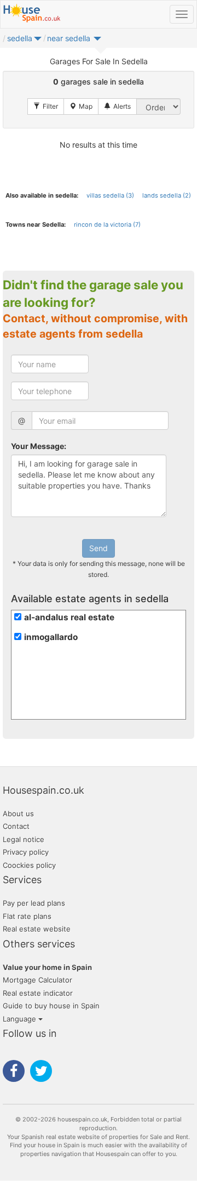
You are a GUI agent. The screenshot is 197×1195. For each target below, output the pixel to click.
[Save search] (117, 106)
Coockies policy (29, 865)
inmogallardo (51, 637)
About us (18, 813)
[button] (38, 41)
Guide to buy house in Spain (51, 1005)
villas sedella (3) (110, 195)
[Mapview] (81, 106)
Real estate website (37, 928)
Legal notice (23, 839)
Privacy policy (26, 852)
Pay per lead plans (34, 903)
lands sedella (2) (166, 195)
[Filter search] (45, 106)
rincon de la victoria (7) (107, 224)
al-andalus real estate (69, 617)
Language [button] (20, 1018)
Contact (16, 826)
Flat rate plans (27, 916)
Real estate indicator (38, 993)
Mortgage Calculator (37, 979)
